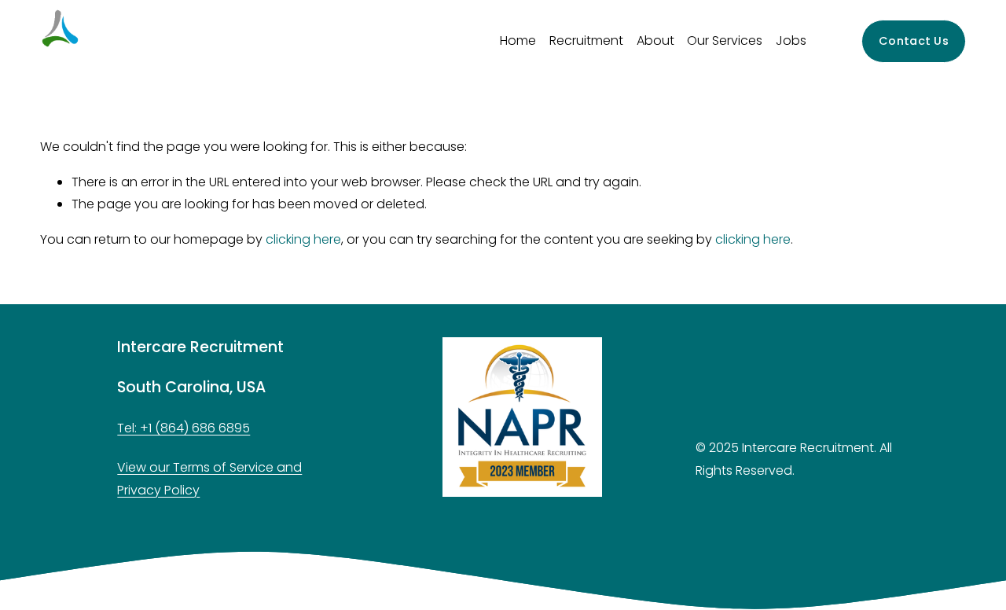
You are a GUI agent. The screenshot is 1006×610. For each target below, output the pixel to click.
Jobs (791, 40)
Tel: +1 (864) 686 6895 (183, 428)
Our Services (724, 40)
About (655, 40)
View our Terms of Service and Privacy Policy (209, 478)
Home (518, 40)
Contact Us (914, 41)
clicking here (303, 239)
